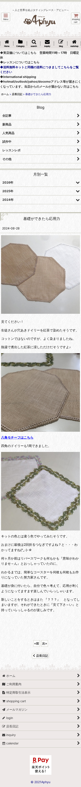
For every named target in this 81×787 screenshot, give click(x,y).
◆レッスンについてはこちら (20, 62)
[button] (5, 16)
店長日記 (42, 655)
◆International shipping (18, 77)
